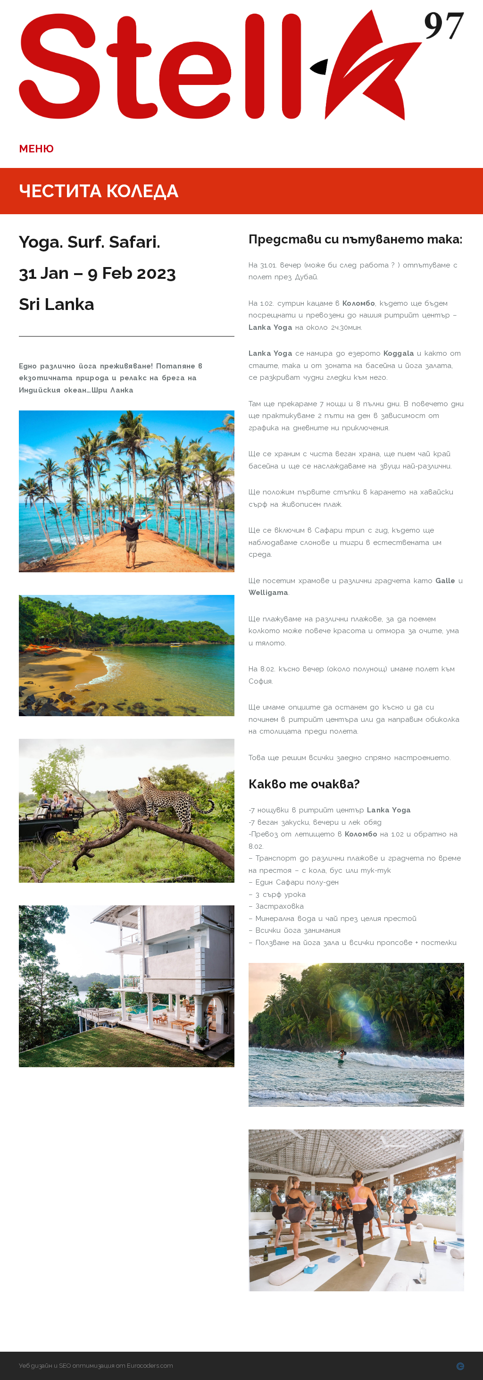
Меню (36, 148)
